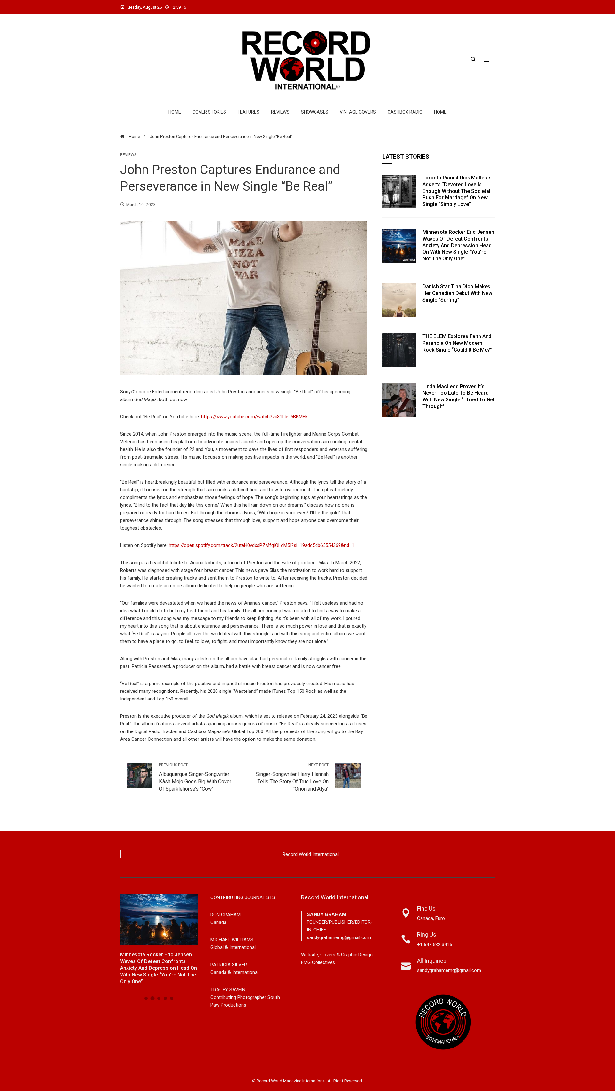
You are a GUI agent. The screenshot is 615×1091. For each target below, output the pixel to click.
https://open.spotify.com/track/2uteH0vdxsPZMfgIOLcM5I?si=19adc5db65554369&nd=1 (261, 545)
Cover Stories (209, 112)
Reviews (280, 112)
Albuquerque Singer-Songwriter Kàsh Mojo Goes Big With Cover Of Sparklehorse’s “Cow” (195, 777)
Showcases (314, 112)
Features (248, 112)
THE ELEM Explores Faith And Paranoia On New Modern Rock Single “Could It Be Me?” (457, 343)
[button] (146, 998)
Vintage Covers (358, 112)
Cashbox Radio (405, 112)
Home (174, 112)
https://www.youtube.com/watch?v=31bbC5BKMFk (254, 417)
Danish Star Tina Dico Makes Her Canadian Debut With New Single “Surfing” (457, 293)
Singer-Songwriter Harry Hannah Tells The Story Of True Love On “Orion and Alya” (292, 777)
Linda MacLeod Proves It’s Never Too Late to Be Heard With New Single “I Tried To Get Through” (458, 396)
